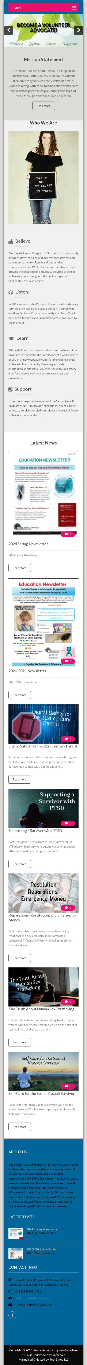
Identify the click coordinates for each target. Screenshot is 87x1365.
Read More (43, 105)
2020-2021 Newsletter (41, 1249)
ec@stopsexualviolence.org (33, 1298)
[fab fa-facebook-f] (12, 1315)
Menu (18, 8)
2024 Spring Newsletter (42, 1229)
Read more (19, 568)
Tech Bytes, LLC (58, 1359)
